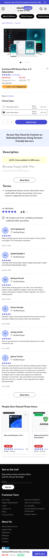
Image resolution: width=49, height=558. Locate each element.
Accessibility (29, 505)
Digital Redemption (10, 502)
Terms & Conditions (32, 502)
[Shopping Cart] (45, 9)
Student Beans (30, 514)
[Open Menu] (3, 8)
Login (4, 505)
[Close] (45, 2)
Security (18, 23)
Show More (24, 180)
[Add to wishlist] (47, 68)
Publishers (6, 532)
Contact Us (6, 508)
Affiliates (5, 535)
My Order (6, 499)
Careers (5, 541)
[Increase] (11, 122)
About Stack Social (9, 526)
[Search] (41, 8)
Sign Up (8, 487)
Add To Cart (31, 122)
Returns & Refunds (32, 499)
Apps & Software (9, 16)
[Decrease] (4, 122)
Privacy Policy (7, 514)
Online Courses (26, 16)
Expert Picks (7, 529)
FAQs (4, 511)
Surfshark (10, 96)
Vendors (5, 538)
